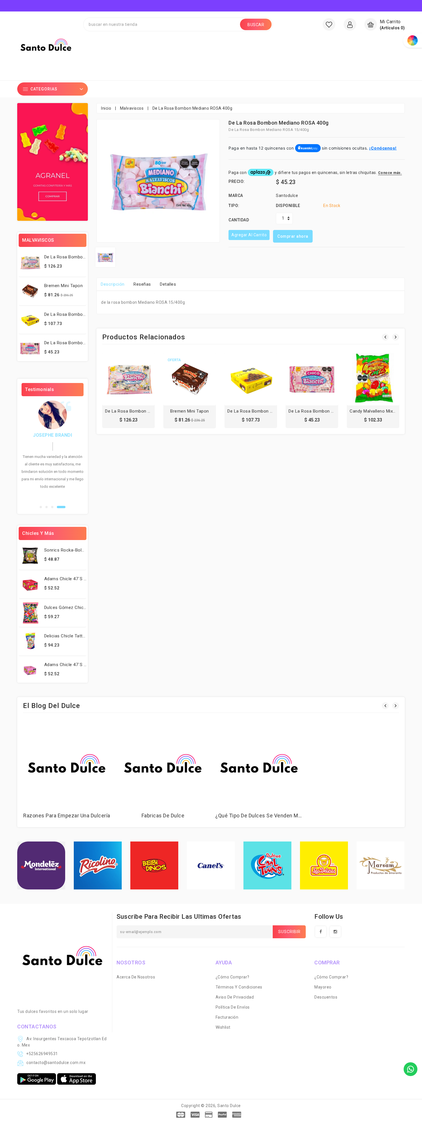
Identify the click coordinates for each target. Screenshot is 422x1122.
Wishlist (223, 1027)
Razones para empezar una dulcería (66, 816)
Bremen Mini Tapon (63, 285)
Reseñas (142, 284)
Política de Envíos (233, 1007)
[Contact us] (410, 1069)
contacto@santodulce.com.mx (56, 1062)
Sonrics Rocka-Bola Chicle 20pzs (77, 550)
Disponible (288, 205)
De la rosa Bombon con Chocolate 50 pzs (271, 411)
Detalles (168, 284)
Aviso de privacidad (235, 997)
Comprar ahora (292, 236)
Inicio (106, 108)
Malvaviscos (132, 108)
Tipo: (234, 205)
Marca (236, 195)
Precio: (237, 181)
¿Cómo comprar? (232, 977)
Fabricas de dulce (163, 816)
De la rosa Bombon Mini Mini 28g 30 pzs (86, 257)
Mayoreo (323, 987)
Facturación (227, 1017)
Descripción (113, 284)
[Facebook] (320, 931)
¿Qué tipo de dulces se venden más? (261, 816)
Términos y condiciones (239, 987)
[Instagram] (335, 931)
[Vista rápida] (141, 381)
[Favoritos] (329, 24)
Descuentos (325, 997)
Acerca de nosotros (136, 977)
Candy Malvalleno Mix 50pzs (378, 411)
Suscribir (289, 931)
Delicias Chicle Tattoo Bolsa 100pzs (80, 636)
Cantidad (239, 220)
